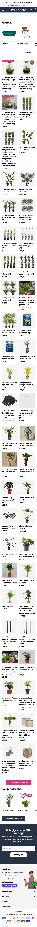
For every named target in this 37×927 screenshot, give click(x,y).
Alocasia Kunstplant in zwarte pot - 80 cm (9, 471)
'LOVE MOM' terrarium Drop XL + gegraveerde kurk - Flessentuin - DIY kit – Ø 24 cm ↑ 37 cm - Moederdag (10, 83)
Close (18, 891)
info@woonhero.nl (7, 882)
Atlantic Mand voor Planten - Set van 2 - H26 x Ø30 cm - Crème (27, 734)
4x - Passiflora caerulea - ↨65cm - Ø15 (27, 273)
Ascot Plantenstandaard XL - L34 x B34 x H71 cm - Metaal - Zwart (9, 640)
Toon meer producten (18, 782)
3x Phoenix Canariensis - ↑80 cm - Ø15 (8, 217)
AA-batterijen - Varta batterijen (25, 331)
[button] (2, 2)
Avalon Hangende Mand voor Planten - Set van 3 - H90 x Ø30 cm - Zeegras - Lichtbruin (9, 765)
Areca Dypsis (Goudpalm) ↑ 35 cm (9, 581)
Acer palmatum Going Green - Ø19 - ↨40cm (9, 385)
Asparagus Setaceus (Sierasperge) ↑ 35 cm (10, 700)
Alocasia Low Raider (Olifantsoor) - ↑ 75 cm (27, 471)
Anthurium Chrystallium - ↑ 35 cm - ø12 (27, 555)
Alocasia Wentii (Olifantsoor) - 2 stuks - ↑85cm (9, 528)
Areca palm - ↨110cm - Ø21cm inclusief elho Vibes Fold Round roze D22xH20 (27, 609)
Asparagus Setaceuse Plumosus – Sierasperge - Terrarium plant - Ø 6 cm (27, 701)
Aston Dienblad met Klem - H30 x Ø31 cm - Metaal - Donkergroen (9, 734)
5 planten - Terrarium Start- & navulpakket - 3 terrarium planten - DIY (27, 301)
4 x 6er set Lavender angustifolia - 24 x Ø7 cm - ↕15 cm (27, 217)
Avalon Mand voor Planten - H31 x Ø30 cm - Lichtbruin (26, 763)
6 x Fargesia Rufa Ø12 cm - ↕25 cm (8, 331)
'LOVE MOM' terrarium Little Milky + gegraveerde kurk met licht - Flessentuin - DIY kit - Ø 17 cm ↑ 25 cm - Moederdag (27, 83)
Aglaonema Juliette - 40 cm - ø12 (9, 444)
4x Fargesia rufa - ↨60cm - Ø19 (8, 299)
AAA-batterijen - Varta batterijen (8, 358)
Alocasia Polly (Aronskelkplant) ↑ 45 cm (9, 500)
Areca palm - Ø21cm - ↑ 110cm (27, 581)
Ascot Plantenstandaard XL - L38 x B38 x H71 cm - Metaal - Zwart (27, 640)
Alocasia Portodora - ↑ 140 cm (26, 499)
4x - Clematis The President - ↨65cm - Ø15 (26, 246)
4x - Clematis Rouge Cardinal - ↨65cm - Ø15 (9, 246)
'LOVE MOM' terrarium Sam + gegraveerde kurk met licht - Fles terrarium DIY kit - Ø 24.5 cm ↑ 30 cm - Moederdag (10, 118)
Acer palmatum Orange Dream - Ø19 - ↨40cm (27, 385)
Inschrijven (18, 855)
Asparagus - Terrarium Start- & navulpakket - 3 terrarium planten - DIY (9, 670)
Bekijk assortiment (3, 10)
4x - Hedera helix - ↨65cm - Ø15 (9, 273)
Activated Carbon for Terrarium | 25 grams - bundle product (26, 414)
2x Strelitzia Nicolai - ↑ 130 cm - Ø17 (9, 190)
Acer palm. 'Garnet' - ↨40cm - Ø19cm (27, 358)
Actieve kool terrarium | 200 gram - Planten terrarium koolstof (9, 414)
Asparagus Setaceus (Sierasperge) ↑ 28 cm (27, 669)
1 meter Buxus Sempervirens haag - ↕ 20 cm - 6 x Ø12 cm (27, 114)
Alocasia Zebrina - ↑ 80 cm (9, 555)
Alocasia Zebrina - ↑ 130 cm (26, 527)
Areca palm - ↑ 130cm (7, 607)
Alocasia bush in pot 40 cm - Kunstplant (27, 444)
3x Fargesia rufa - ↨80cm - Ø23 (26, 190)
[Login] (31, 9)
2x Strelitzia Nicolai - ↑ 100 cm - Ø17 (27, 148)
